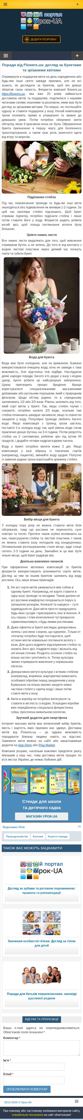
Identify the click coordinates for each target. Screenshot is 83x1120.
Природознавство (17, 836)
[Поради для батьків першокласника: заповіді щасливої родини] (41, 975)
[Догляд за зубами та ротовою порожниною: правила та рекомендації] (41, 870)
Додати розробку (44, 39)
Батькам (38, 836)
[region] (42, 781)
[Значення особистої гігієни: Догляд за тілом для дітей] (42, 922)
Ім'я (7, 1060)
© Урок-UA (17, 1102)
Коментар (11, 1038)
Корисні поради (58, 836)
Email (8, 1074)
